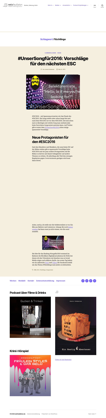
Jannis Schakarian (49, 69)
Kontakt (31, 281)
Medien (57, 5)
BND (35, 270)
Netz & (50, 5)
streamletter (66, 5)
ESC (38, 270)
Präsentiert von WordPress (49, 414)
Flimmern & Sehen (50, 52)
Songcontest (49, 270)
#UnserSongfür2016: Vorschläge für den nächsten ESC (53, 61)
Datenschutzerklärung (45, 281)
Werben (13, 281)
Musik (59, 52)
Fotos (47, 263)
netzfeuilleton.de (20, 414)
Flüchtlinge (43, 270)
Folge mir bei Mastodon (63, 359)
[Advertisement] (53, 21)
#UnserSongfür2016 (52, 127)
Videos (54, 263)
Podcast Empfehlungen (80, 5)
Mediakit (21, 281)
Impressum (60, 281)
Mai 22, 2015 (61, 69)
